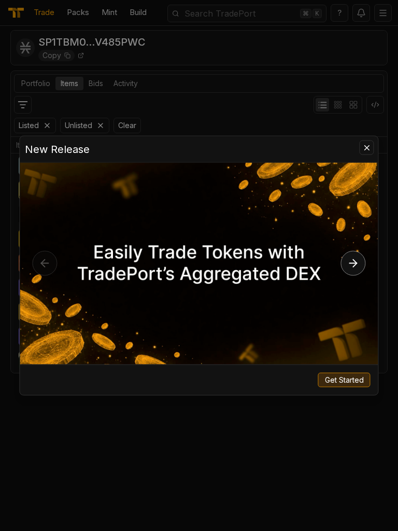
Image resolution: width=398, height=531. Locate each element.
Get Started (344, 379)
